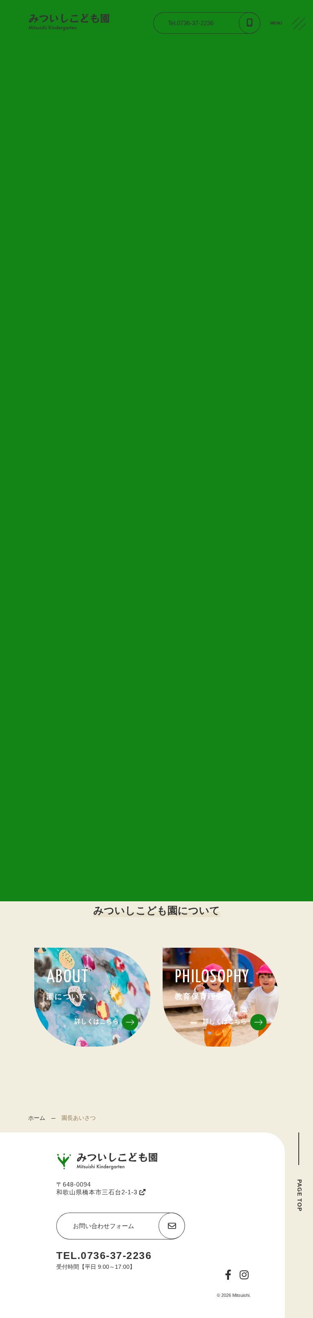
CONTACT (300, 85)
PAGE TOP (299, 1195)
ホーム (36, 1118)
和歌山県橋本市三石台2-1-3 (97, 1192)
